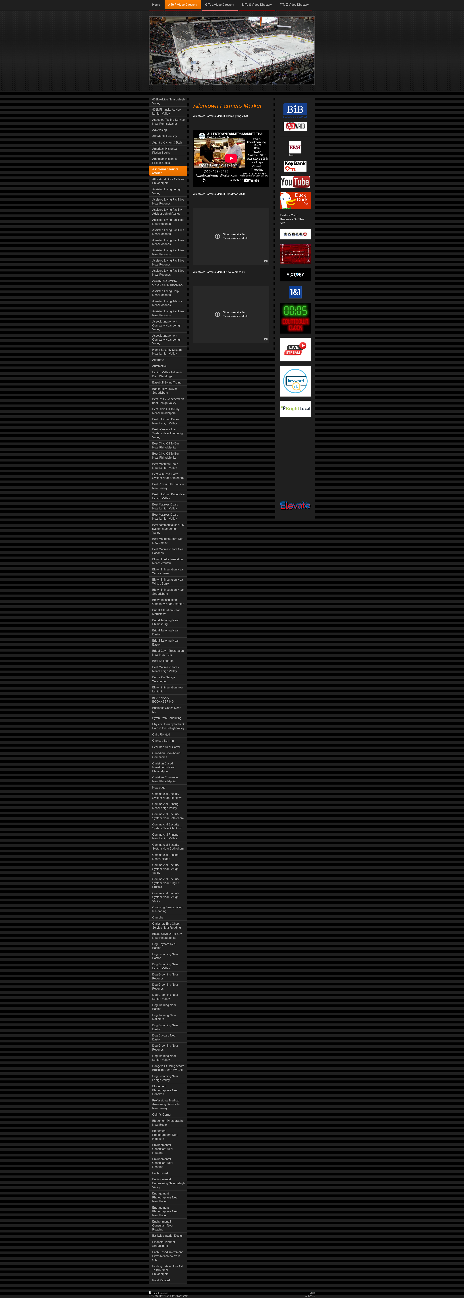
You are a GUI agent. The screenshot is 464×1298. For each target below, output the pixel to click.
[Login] (295, 147)
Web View (310, 1296)
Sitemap (164, 1293)
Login (312, 1292)
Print (155, 1293)
